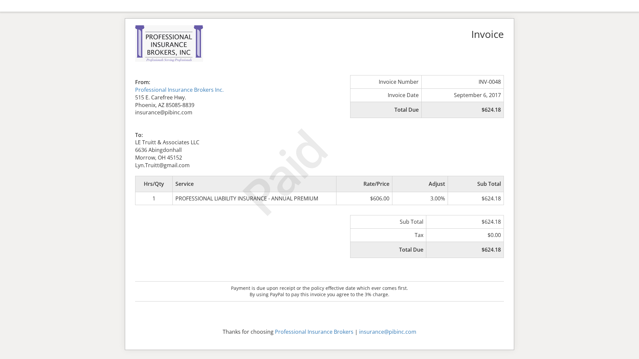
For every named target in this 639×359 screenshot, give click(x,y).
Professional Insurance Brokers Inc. (179, 89)
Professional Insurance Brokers (314, 331)
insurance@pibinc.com (387, 331)
